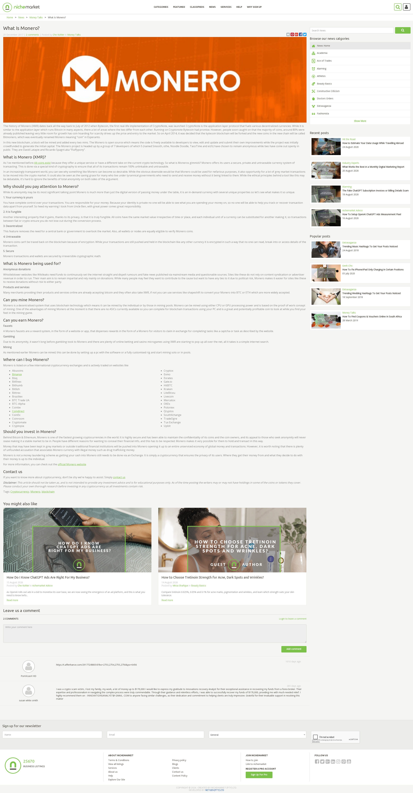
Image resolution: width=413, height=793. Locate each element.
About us (113, 771)
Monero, (35, 491)
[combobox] (257, 734)
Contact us (177, 771)
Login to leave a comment (293, 618)
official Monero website (72, 464)
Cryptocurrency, (20, 491)
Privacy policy (179, 760)
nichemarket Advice (42, 585)
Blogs (175, 764)
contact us (119, 477)
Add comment (294, 648)
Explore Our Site (116, 779)
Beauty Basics (198, 585)
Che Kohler (58, 34)
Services (112, 767)
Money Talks (36, 17)
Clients (175, 767)
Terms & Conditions (118, 760)
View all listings (116, 764)
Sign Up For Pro (259, 774)
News (21, 17)
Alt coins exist (42, 163)
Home (10, 17)
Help (110, 775)
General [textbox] (214, 734)
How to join (252, 760)
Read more (12, 600)
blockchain (48, 491)
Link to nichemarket (256, 764)
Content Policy (179, 775)
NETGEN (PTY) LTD (214, 790)
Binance (17, 374)
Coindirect (18, 411)
